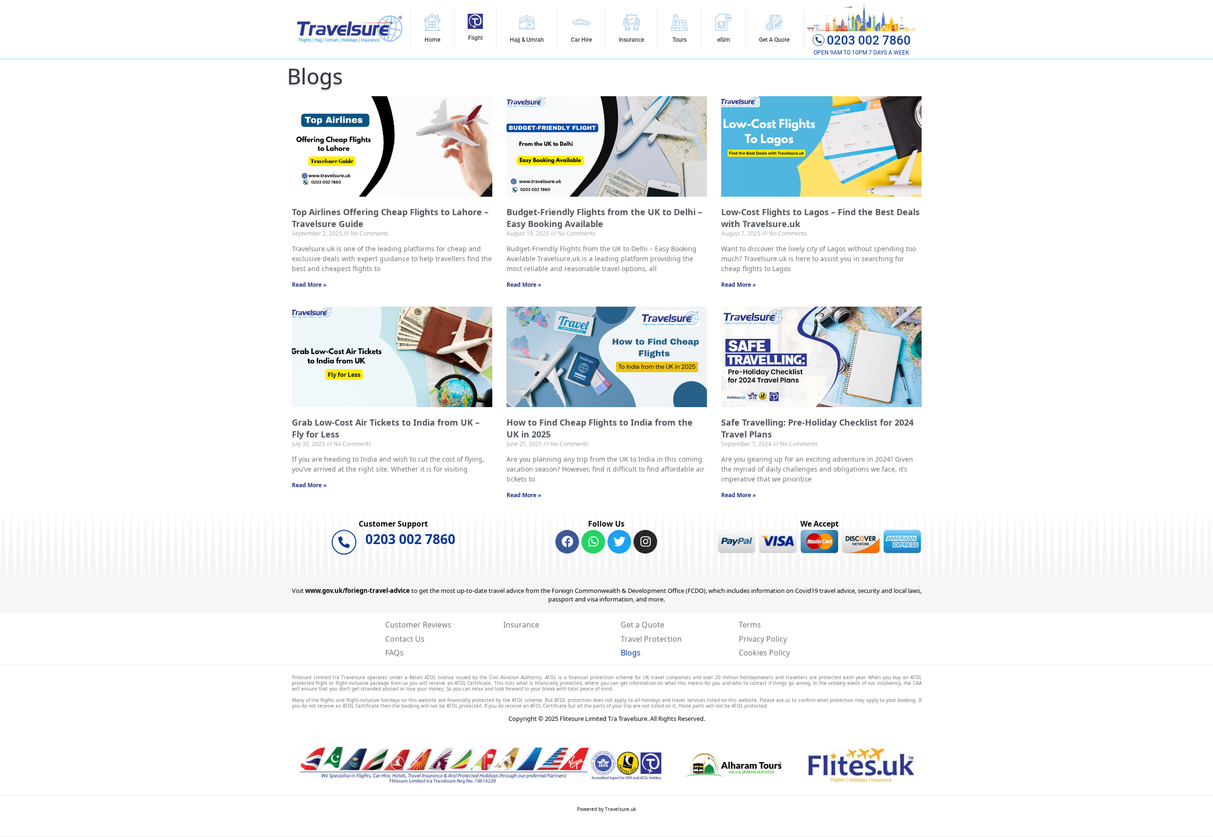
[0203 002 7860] (344, 542)
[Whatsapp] (593, 542)
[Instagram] (645, 542)
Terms (750, 624)
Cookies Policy (764, 652)
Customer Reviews (418, 624)
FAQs (394, 652)
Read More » (309, 285)
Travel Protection (651, 639)
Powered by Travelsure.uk (606, 809)
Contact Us (405, 639)
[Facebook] (567, 542)
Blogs (631, 652)
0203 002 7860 (869, 40)
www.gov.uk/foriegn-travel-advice (357, 590)
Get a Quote (642, 624)
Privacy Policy (763, 639)
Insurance (521, 624)
